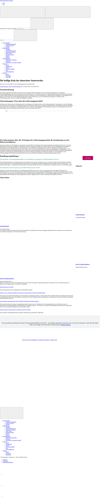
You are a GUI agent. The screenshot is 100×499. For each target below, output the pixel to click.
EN (4, 4)
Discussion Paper (10, 54)
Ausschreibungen (10, 71)
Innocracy (8, 61)
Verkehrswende (53, 339)
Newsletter (8, 75)
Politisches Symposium (11, 59)
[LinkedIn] (14, 474)
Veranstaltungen (6, 58)
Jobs (7, 70)
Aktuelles (8, 49)
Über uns (5, 63)
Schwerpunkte (6, 42)
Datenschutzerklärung (8, 462)
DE (4, 3)
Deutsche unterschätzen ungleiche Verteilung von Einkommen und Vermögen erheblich (15, 309)
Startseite (5, 459)
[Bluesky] (14, 486)
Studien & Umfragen (11, 52)
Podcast (7, 57)
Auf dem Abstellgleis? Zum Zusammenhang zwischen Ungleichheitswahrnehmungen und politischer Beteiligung (19, 301)
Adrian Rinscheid (4, 86)
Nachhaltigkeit (33, 339)
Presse (7, 74)
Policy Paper (9, 53)
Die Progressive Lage (11, 50)
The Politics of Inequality (43, 339)
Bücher (7, 56)
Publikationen (6, 48)
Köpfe (7, 65)
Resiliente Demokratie (11, 44)
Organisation (9, 66)
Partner (7, 67)
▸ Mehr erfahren (65, 324)
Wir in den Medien (10, 69)
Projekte (8, 46)
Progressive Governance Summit (13, 62)
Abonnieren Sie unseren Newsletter (8, 28)
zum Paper (88, 158)
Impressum (8, 77)
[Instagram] (14, 497)
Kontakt (5, 73)
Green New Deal (10, 45)
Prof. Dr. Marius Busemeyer (15, 86)
